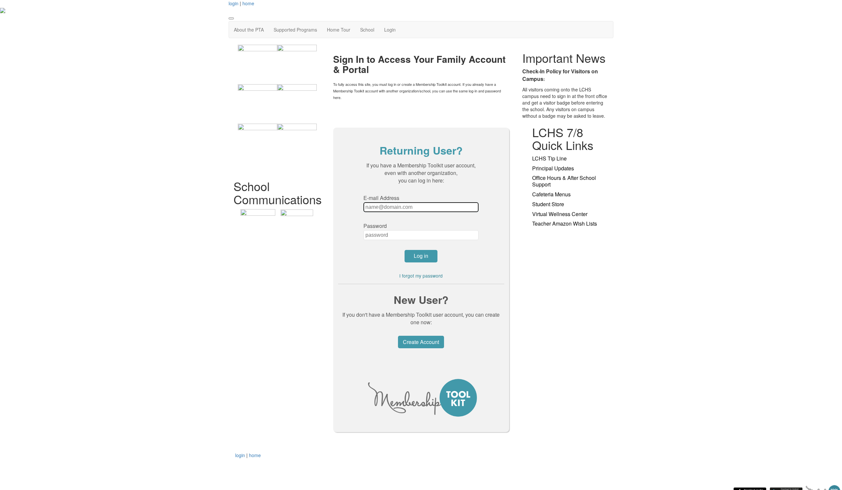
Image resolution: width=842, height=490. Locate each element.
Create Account (421, 342)
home (248, 3)
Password (375, 226)
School (367, 29)
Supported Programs (295, 29)
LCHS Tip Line (549, 158)
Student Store (548, 204)
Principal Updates (553, 168)
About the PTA (249, 29)
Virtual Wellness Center (559, 214)
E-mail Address (381, 198)
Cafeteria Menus (551, 194)
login (233, 3)
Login (390, 29)
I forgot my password (421, 275)
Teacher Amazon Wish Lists (564, 223)
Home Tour (338, 29)
